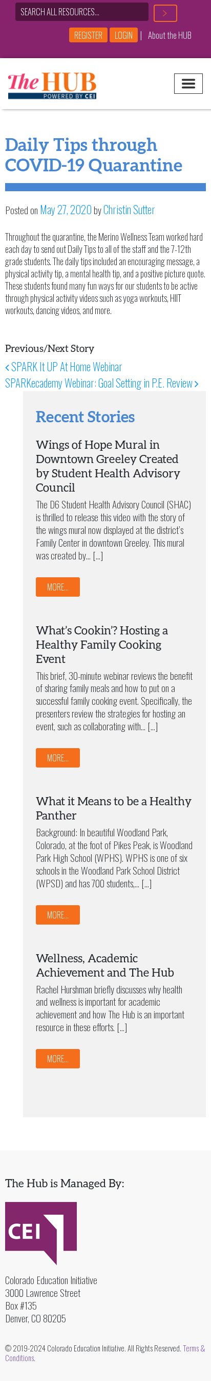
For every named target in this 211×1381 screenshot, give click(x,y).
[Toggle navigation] (188, 83)
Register (88, 35)
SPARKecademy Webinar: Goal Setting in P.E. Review (100, 383)
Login (124, 35)
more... (58, 587)
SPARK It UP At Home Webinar (65, 366)
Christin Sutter (129, 209)
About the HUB (170, 35)
